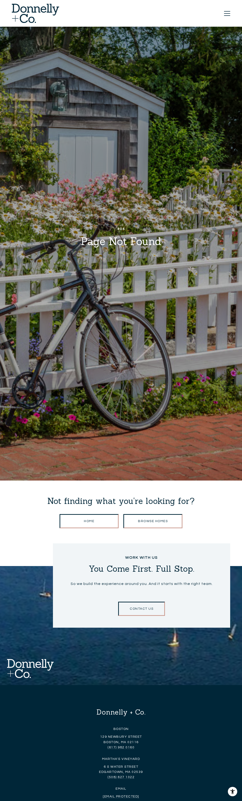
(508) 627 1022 (121, 777)
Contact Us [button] (141, 608)
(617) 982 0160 (121, 747)
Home (89, 521)
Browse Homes (153, 521)
